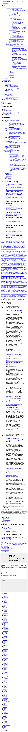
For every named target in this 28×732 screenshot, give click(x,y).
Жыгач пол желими (14, 40)
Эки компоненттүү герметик (19, 28)
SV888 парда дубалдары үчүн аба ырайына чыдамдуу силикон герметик (19, 56)
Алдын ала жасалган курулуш (13, 88)
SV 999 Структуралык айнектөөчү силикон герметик (19, 59)
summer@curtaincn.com (9, 539)
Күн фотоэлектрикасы (11, 85)
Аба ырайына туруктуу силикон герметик (17, 23)
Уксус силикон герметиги (18, 10)
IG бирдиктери (13, 26)
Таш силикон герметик (17, 24)
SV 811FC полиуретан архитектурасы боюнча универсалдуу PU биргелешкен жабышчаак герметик (14, 215)
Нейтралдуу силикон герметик (19, 12)
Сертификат (9, 94)
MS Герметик (15, 35)
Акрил (10, 71)
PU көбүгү (14, 14)
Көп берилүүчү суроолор (9, 91)
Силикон (11, 45)
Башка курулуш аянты (14, 42)
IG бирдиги (9, 89)
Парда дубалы (12, 18)
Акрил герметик (16, 13)
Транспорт (8, 84)
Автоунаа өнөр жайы (14, 33)
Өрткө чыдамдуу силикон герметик (18, 142)
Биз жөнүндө (6, 93)
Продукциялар (7, 6)
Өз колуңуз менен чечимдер (16, 41)
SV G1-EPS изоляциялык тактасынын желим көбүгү (14, 311)
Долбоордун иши (10, 98)
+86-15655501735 (7, 538)
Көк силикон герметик (17, 17)
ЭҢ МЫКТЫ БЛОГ (15, 544)
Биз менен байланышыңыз (10, 99)
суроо (7, 354)
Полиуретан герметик (17, 36)
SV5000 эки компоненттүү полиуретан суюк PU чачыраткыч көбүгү (14, 405)
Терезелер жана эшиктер (12, 82)
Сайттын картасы (5, 544)
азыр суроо (3, 542)
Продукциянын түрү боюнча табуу (14, 44)
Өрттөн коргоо (12, 30)
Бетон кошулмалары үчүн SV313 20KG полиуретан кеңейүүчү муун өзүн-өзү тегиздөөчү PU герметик (14, 192)
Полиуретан (12, 72)
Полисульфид (12, 73)
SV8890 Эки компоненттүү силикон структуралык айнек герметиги (19, 66)
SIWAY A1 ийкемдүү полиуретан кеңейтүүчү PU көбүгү (14, 439)
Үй (4, 5)
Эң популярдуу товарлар (21, 543)
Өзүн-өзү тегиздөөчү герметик (16, 39)
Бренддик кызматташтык (12, 79)
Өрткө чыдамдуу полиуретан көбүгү (12, 475)
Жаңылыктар (6, 80)
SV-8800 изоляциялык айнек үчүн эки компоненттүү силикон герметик (19, 62)
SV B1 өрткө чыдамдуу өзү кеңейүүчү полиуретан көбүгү (14, 362)
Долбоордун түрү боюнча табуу (14, 8)
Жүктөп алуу (9, 95)
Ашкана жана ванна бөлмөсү (16, 15)
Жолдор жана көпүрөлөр (12, 86)
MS (10, 76)
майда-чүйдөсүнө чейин (15, 354)
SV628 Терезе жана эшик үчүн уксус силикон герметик (19, 47)
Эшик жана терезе (13, 9)
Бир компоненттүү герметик (19, 27)
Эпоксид (11, 75)
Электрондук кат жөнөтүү (7, 548)
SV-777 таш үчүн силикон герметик (18, 158)
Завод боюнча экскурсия (12, 97)
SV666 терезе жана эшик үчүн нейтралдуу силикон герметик (19, 50)
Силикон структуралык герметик (17, 132)
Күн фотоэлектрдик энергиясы (16, 37)
